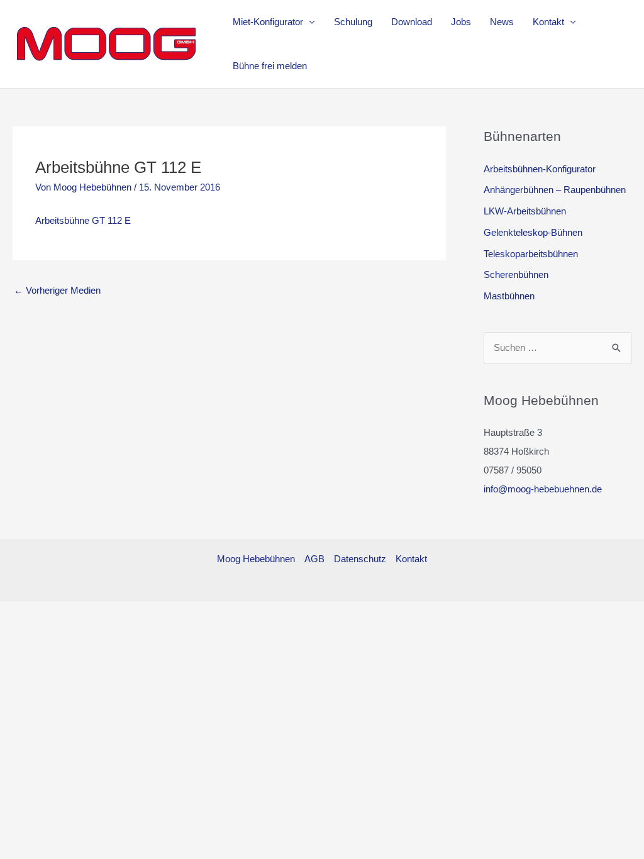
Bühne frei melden (270, 65)
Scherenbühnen (516, 274)
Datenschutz (360, 558)
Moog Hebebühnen (256, 558)
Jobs (461, 21)
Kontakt (548, 21)
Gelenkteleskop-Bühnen (533, 232)
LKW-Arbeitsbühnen (525, 211)
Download (411, 21)
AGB (314, 558)
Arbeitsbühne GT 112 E (83, 220)
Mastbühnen (509, 296)
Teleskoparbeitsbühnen (531, 253)
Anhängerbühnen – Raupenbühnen (555, 189)
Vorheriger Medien (57, 290)
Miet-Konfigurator (268, 21)
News (502, 21)
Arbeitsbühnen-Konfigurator (540, 168)
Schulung (353, 21)
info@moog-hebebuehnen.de (543, 489)
